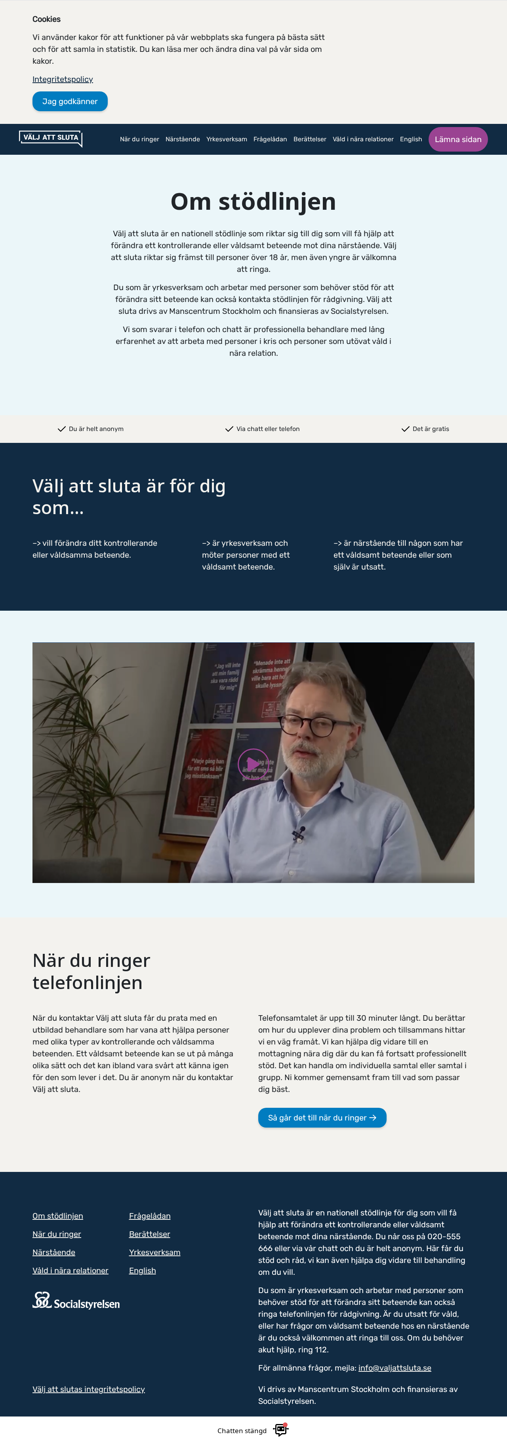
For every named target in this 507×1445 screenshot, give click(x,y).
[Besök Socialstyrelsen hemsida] (76, 1300)
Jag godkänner (70, 101)
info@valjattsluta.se (394, 1368)
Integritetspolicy (62, 79)
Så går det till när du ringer (318, 1117)
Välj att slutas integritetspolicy (88, 1389)
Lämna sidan (458, 139)
